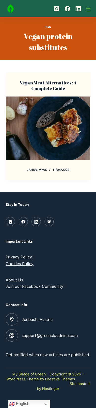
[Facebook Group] (49, 221)
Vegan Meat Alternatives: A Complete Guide (48, 85)
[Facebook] (67, 8)
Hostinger (50, 388)
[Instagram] (56, 8)
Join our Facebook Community (34, 286)
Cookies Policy (19, 263)
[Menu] (88, 8)
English (22, 404)
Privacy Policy (19, 256)
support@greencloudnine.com (50, 335)
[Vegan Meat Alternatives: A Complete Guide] (48, 128)
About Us (14, 279)
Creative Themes (60, 379)
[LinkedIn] (78, 8)
